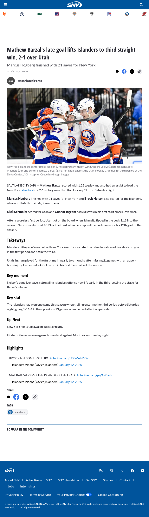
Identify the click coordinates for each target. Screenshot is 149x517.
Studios (108, 480)
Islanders (27, 190)
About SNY (12, 480)
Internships (28, 486)
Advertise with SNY (39, 480)
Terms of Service (40, 494)
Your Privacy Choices (71, 494)
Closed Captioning (110, 494)
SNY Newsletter (68, 480)
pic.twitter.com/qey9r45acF (93, 375)
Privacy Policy (14, 494)
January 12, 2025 (70, 364)
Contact (125, 480)
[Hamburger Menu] (5, 4)
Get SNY (91, 480)
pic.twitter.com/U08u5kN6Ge (68, 358)
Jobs (11, 486)
